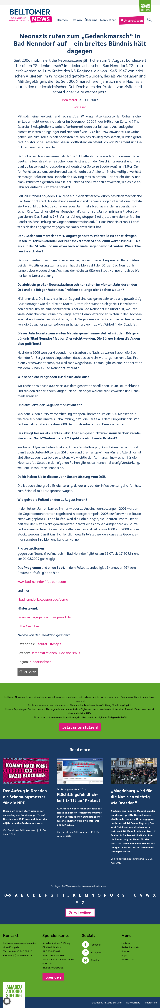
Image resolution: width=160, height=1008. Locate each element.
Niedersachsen (40, 661)
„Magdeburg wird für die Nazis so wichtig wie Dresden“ (131, 796)
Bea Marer (70, 99)
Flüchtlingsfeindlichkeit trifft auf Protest (78, 795)
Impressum (151, 1002)
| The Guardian (28, 626)
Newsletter (108, 20)
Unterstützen (133, 20)
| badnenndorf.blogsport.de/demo (43, 599)
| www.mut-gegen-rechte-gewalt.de (44, 617)
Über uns (91, 20)
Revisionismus (69, 652)
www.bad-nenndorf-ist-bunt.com (42, 581)
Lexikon (76, 20)
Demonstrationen (44, 652)
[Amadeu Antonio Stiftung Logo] (14, 991)
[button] (7, 1001)
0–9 (7, 895)
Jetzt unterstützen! (80, 727)
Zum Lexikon (80, 912)
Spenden (53, 977)
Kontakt (125, 951)
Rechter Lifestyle (48, 644)
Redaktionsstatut (130, 947)
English (125, 955)
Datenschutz (133, 1002)
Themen (62, 20)
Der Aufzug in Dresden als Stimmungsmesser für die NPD (25, 796)
